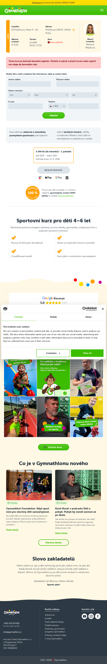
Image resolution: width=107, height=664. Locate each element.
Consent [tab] (18, 317)
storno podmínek (65, 196)
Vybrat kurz (55, 447)
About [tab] (88, 317)
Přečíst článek (12, 529)
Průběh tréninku (52, 625)
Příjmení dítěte (63, 79)
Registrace (37, 2)
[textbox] (56, 106)
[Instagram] (91, 616)
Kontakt (48, 618)
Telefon (51, 101)
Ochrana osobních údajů (55, 635)
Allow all (87, 353)
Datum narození (15, 90)
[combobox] (57, 106)
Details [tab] (53, 317)
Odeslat (53, 115)
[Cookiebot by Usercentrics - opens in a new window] (84, 309)
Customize (51, 353)
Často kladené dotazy (54, 622)
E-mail (11, 101)
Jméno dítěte (14, 79)
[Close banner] (103, 309)
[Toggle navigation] (101, 10)
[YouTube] (84, 616)
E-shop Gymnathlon (53, 639)
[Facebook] (98, 616)
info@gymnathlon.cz (12, 632)
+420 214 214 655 (11, 623)
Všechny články (53, 542)
